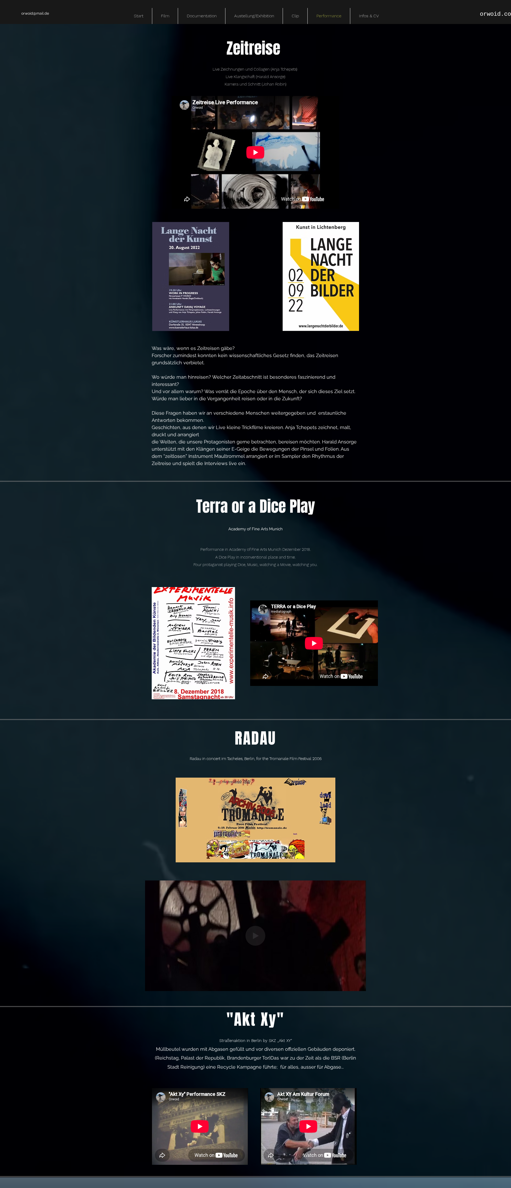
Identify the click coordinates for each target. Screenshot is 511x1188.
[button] (359, 985)
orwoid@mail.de (35, 13)
